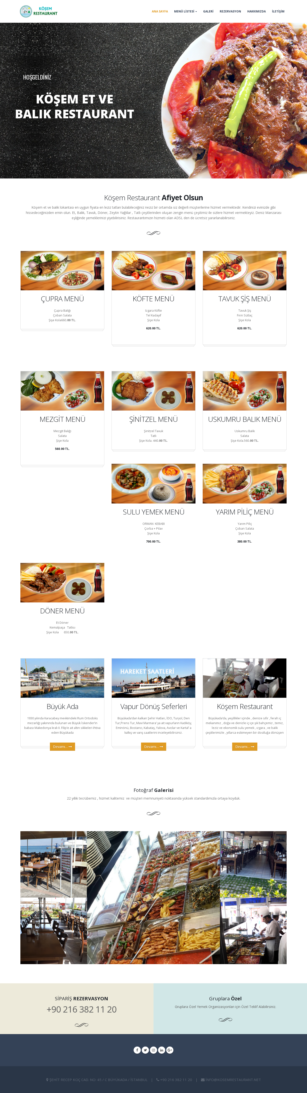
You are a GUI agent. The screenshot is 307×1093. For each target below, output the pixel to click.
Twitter (145, 1050)
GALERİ (208, 11)
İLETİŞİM (278, 11)
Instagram (153, 1050)
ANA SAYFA (160, 11)
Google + (169, 1050)
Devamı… (61, 746)
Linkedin (161, 1050)
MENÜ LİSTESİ (184, 11)
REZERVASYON (230, 11)
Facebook (137, 1050)
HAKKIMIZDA (256, 11)
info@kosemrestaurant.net (233, 1079)
